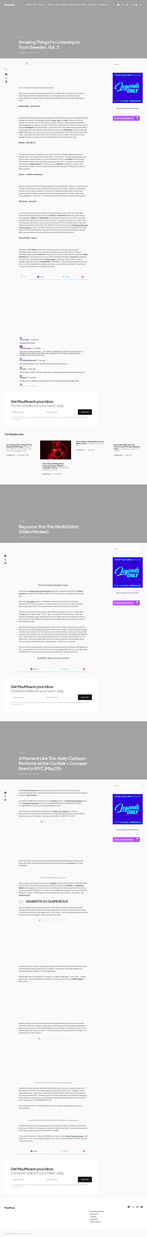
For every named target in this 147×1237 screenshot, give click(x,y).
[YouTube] (142, 1207)
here (54, 120)
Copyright (94, 1219)
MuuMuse (9, 4)
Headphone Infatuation (74, 801)
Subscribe (85, 412)
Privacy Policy (95, 1222)
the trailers (31, 601)
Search (141, 64)
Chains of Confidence (61, 811)
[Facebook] (118, 5)
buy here (70, 863)
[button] (134, 5)
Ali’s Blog (53, 801)
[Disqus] (53, 307)
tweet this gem (24, 895)
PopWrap (52, 883)
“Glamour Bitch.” (50, 259)
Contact (93, 1216)
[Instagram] (127, 5)
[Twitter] (123, 5)
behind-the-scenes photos (40, 591)
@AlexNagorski (74, 1120)
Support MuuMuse (97, 1211)
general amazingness (31, 803)
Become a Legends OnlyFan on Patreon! (127, 108)
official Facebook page (74, 1136)
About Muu (94, 1214)
